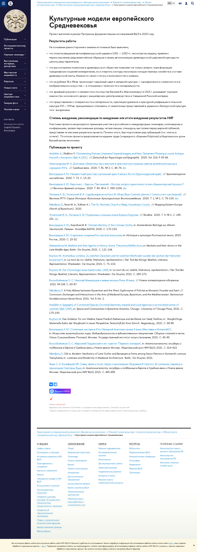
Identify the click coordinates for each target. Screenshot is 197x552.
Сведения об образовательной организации (45, 513)
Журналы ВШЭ (135, 468)
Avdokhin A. (55, 153)
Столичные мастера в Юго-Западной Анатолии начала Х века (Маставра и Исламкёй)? (120, 329)
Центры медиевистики (11, 95)
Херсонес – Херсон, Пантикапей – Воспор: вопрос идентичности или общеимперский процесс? (127, 184)
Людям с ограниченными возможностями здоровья (48, 521)
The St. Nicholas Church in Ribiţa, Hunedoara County (120, 204)
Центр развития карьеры (79, 483)
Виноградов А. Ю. (59, 174)
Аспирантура (73, 472)
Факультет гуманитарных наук (122, 432)
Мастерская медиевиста (10, 73)
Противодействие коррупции (45, 491)
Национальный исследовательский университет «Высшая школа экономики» (71, 432)
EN (174, 3)
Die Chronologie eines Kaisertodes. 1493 (85, 270)
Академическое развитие (109, 471)
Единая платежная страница (49, 527)
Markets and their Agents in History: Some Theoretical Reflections (105, 245)
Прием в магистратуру (78, 468)
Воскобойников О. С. (61, 280)
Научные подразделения (109, 448)
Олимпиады (73, 456)
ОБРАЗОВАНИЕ (76, 444)
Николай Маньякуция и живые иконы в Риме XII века (104, 280)
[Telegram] (55, 384)
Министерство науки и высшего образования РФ (171, 450)
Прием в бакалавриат (77, 460)
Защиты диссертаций (107, 467)
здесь (171, 543)
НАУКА (102, 444)
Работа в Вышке (43, 531)
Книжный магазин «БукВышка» (142, 456)
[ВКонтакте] (51, 384)
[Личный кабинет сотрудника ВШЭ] (186, 3)
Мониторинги (104, 459)
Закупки (40, 474)
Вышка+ (71, 464)
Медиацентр (135, 464)
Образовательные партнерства (76, 493)
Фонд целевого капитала (48, 485)
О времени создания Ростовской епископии (96, 235)
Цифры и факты (44, 448)
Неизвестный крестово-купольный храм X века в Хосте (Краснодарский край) (115, 174)
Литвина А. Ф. (57, 194)
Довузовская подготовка (79, 452)
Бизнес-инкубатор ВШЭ (78, 487)
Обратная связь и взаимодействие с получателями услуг (76, 501)
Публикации (10, 39)
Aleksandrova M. (58, 245)
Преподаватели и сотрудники (45, 465)
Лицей (71, 448)
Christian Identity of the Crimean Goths (110, 225)
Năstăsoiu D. (56, 204)
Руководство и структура (48, 452)
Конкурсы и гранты (106, 475)
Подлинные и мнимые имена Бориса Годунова (111, 215)
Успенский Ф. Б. (75, 194)
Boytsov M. (55, 255)
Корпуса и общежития (47, 470)
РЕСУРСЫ (134, 444)
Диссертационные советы (110, 463)
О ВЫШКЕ (42, 444)
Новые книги (10, 87)
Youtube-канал (11, 109)
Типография (134, 460)
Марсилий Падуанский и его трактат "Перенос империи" (108, 343)
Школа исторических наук (149, 432)
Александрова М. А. (60, 163)
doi (124, 168)
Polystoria (9, 81)
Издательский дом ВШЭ (139, 452)
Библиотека (134, 448)
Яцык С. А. (55, 364)
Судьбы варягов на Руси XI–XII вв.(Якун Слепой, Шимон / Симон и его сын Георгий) (133, 194)
